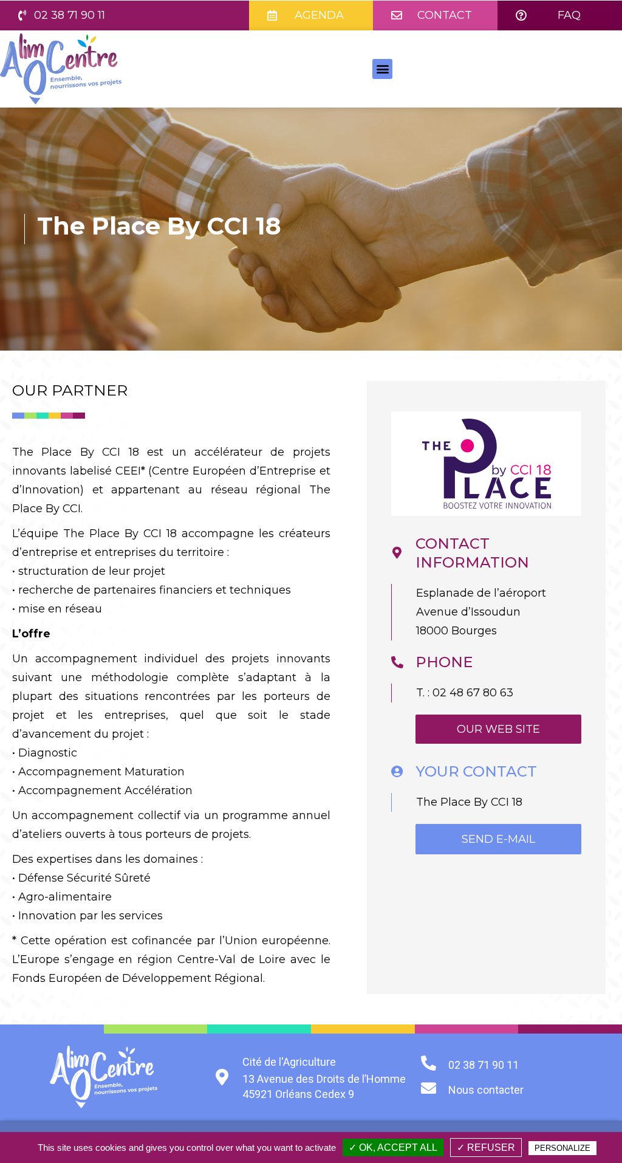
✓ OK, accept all (393, 1147)
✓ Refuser (486, 1147)
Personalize (562, 1148)
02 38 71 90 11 (483, 1064)
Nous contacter (486, 1089)
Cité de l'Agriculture (289, 1061)
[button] (61, 15)
